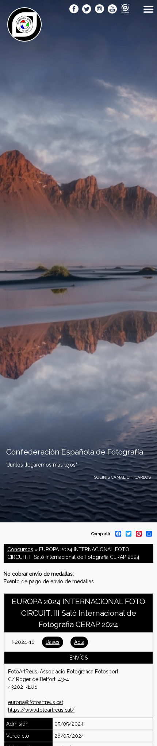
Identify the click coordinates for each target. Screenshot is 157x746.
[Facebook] (73, 9)
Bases (53, 642)
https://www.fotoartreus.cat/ (41, 710)
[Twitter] (86, 9)
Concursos (20, 549)
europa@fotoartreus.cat (35, 702)
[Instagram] (99, 9)
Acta (79, 642)
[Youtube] (112, 9)
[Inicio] (24, 37)
